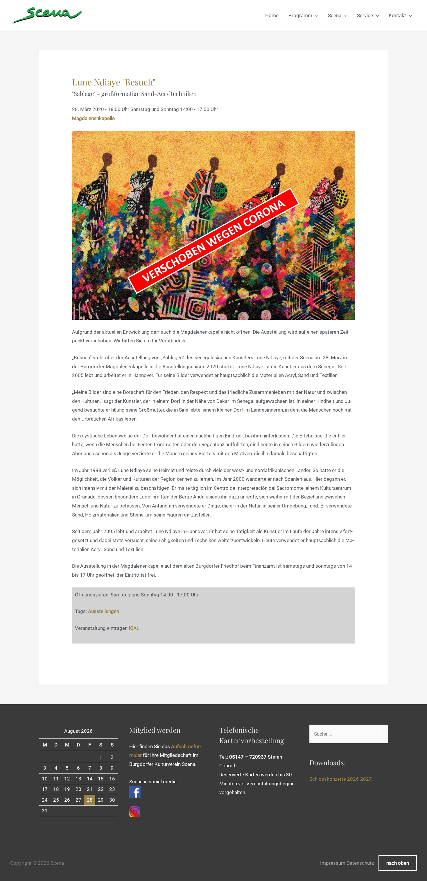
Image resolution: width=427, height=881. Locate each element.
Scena (334, 15)
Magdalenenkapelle (93, 118)
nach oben (397, 863)
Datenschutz (360, 863)
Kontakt (397, 15)
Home (272, 15)
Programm (300, 15)
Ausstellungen (103, 611)
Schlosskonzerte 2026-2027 (340, 779)
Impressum (332, 863)
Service (365, 15)
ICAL (134, 628)
